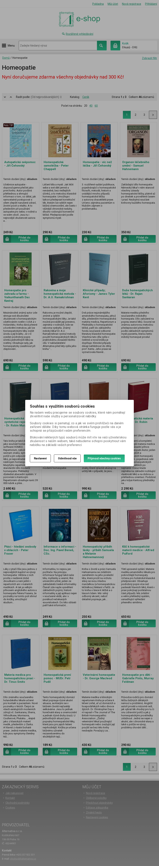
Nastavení (40, 458)
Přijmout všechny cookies (104, 458)
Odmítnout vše (67, 458)
